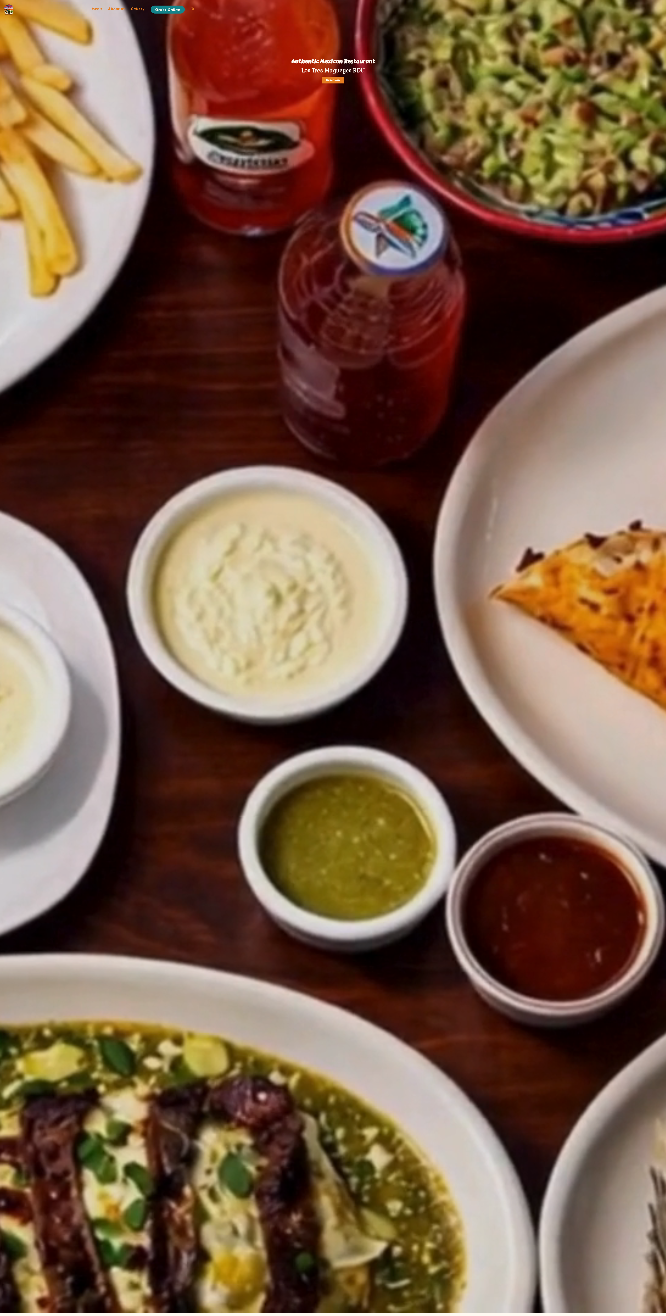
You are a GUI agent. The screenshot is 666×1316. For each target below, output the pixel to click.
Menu (97, 9)
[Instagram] (192, 9)
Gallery (137, 9)
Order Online (167, 9)
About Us (116, 9)
